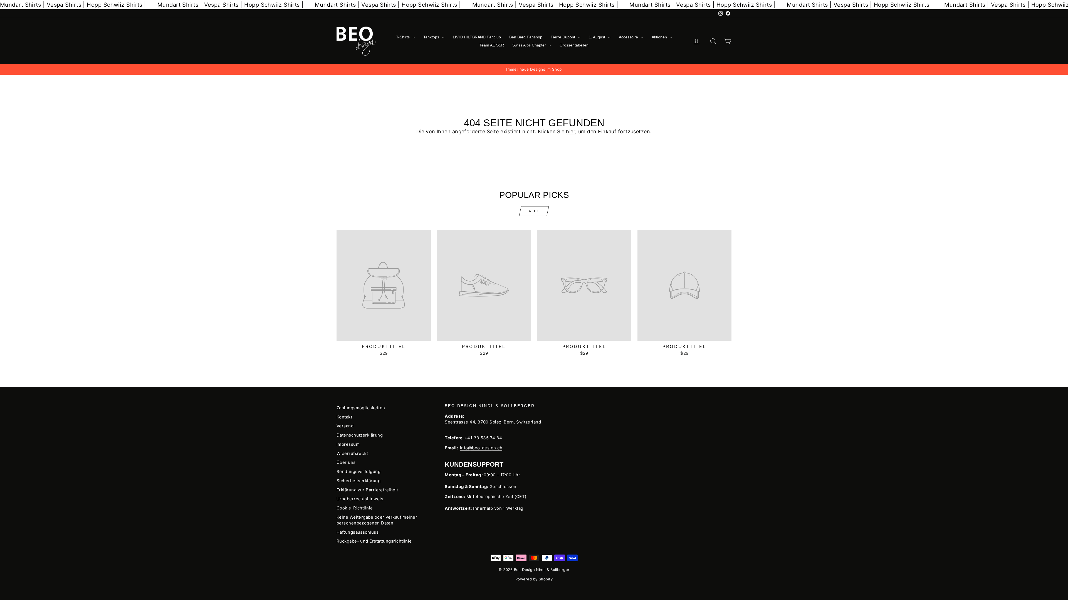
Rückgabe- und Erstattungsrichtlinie (374, 541)
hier (570, 131)
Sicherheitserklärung (358, 480)
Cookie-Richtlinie (355, 508)
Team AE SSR (491, 45)
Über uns (346, 462)
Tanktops (431, 37)
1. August (597, 37)
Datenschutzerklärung (360, 435)
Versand (345, 425)
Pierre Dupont (563, 37)
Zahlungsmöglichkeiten (361, 407)
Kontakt (344, 417)
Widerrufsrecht (352, 453)
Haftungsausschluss (358, 532)
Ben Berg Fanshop (525, 37)
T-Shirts (403, 37)
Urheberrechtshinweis (360, 498)
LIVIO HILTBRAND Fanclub (477, 37)
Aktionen (660, 37)
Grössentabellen (574, 45)
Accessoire (629, 37)
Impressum (348, 444)
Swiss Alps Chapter (529, 45)
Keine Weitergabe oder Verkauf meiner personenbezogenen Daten (377, 520)
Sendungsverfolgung (358, 471)
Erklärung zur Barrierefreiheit (367, 489)
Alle (534, 211)
